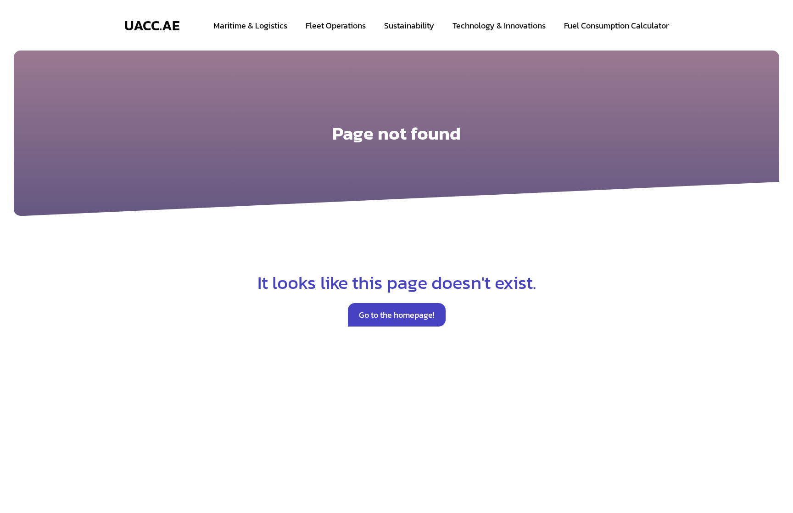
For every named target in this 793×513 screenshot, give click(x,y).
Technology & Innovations (499, 25)
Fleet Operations (336, 25)
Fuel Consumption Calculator (616, 25)
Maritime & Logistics (250, 25)
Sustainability (409, 25)
